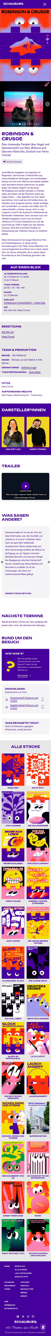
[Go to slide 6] (25, 124)
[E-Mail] (33, 1316)
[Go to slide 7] (27, 124)
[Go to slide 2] (14, 124)
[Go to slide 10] (34, 124)
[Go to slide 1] (12, 124)
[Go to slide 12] (38, 124)
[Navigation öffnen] (45, 4)
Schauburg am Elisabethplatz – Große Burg (24, 302)
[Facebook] (18, 1316)
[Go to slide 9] (31, 124)
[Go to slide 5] (22, 124)
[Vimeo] (23, 1316)
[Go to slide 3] (17, 124)
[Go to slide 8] (29, 124)
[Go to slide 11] (36, 124)
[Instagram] (28, 1316)
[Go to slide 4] (20, 124)
